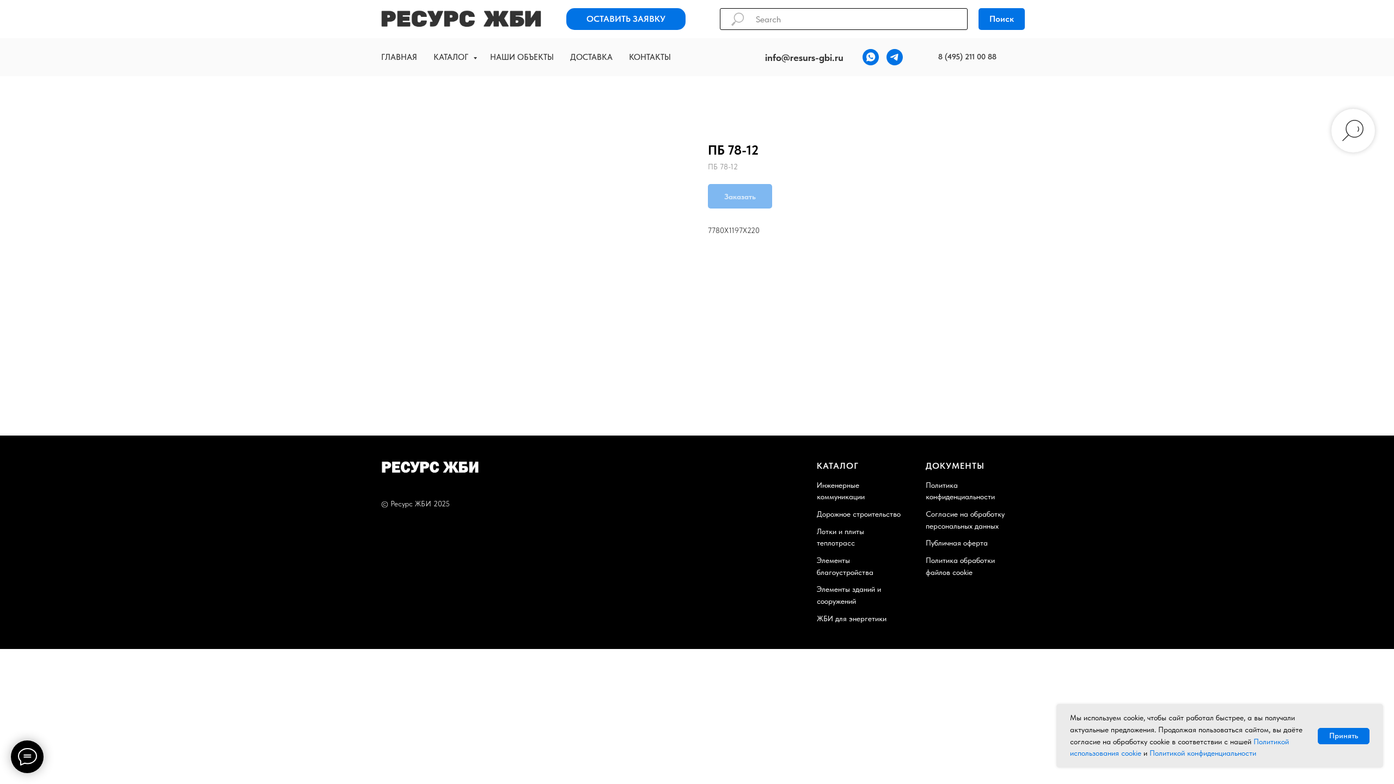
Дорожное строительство (859, 514)
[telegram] (894, 57)
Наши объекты (522, 57)
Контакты (650, 57)
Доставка (591, 57)
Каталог (451, 57)
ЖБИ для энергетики (851, 618)
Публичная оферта (957, 542)
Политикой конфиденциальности (1203, 753)
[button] (626, 19)
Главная (399, 57)
